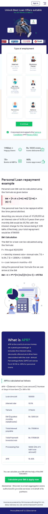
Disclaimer (32, 511)
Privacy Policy (32, 134)
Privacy (13, 511)
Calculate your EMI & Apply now (23, 479)
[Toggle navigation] (44, 3)
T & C (25, 511)
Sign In (35, 3)
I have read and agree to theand (26, 133)
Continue (24, 124)
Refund (20, 511)
